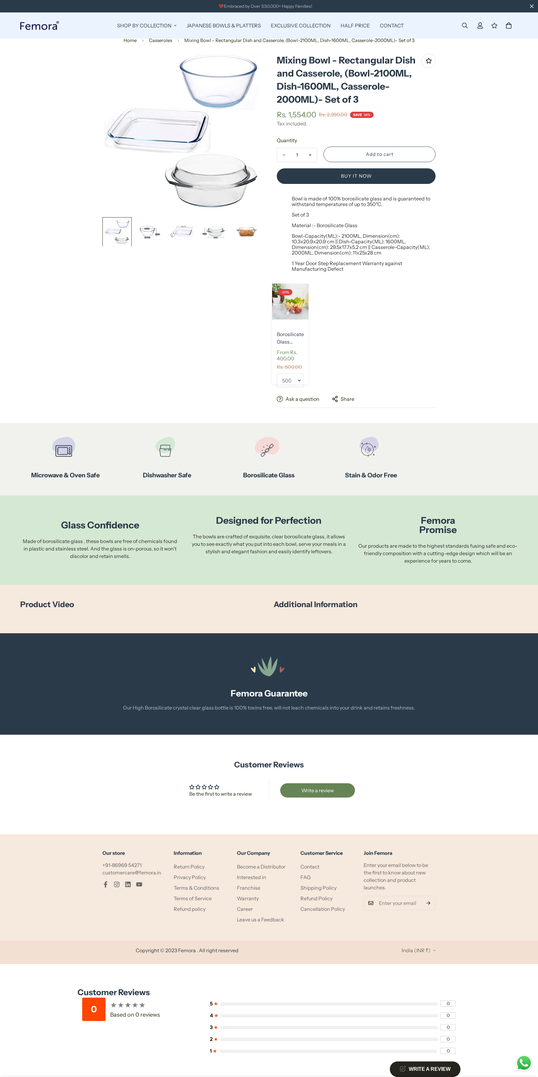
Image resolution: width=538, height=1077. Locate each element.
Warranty (248, 898)
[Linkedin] (128, 884)
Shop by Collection (144, 25)
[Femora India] (39, 25)
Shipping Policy (318, 888)
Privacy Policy (190, 877)
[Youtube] (139, 884)
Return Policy (189, 867)
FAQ (305, 877)
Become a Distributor (261, 867)
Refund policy (189, 909)
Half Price (355, 25)
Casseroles (160, 40)
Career (245, 909)
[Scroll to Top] (526, 1043)
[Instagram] (116, 884)
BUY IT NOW (356, 176)
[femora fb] (105, 884)
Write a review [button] (317, 790)
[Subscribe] (429, 903)
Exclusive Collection (301, 25)
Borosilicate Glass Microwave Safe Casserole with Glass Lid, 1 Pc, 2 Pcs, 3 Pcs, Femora (290, 338)
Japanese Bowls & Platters (223, 25)
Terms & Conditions (196, 888)
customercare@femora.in (131, 872)
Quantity (287, 140)
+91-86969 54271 (122, 865)
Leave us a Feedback (260, 919)
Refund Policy (316, 898)
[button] (509, 25)
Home (130, 40)
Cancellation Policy (322, 909)
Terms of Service (193, 898)
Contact (392, 25)
